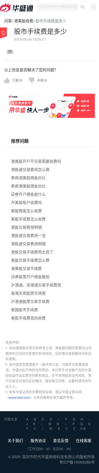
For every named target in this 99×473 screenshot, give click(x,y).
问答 (8, 20)
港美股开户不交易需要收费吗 (36, 161)
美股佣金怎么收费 (26, 210)
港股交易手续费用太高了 (32, 252)
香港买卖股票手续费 (28, 293)
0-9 (83, 428)
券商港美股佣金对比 (28, 177)
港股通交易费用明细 (28, 243)
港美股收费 (23, 20)
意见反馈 (60, 440)
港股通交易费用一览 (28, 235)
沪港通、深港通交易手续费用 (36, 284)
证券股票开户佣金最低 (30, 276)
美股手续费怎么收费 (28, 219)
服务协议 (38, 440)
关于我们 (15, 440)
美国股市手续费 (24, 309)
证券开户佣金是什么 (28, 194)
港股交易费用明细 (26, 227)
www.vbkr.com (19, 397)
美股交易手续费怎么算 (30, 260)
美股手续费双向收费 (28, 317)
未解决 (42, 80)
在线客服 (83, 440)
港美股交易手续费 (26, 268)
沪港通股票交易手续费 (30, 301)
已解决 (17, 80)
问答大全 (10, 419)
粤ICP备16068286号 (77, 462)
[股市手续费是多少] (49, 105)
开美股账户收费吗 (26, 202)
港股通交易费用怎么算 (30, 169)
